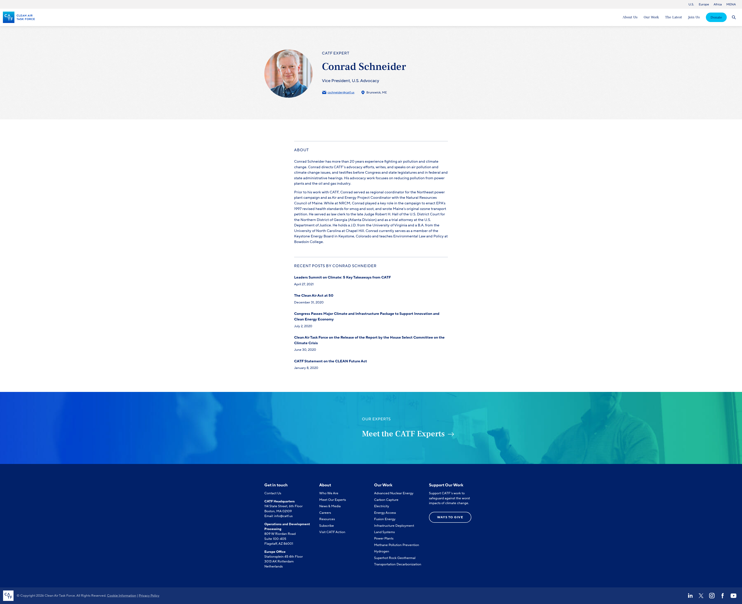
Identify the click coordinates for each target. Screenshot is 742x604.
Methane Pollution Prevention (396, 545)
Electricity (381, 506)
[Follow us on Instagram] (712, 596)
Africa (718, 4)
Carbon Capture (386, 500)
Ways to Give (450, 517)
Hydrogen (381, 551)
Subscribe (326, 525)
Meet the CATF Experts (403, 434)
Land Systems (384, 532)
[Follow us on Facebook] (723, 596)
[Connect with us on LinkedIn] (690, 596)
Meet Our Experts (332, 500)
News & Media (330, 506)
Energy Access (385, 513)
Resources (327, 519)
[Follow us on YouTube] (733, 596)
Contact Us (272, 493)
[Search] (734, 17)
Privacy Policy (149, 595)
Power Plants (383, 538)
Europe (704, 4)
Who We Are (328, 493)
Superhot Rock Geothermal (394, 558)
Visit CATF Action (332, 532)
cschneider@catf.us (341, 92)
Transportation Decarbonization (397, 564)
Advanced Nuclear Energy (394, 493)
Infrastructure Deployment (394, 525)
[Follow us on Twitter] (701, 596)
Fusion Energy (385, 519)
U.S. (691, 4)
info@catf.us (283, 516)
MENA (731, 4)
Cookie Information (121, 595)
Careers (325, 513)
